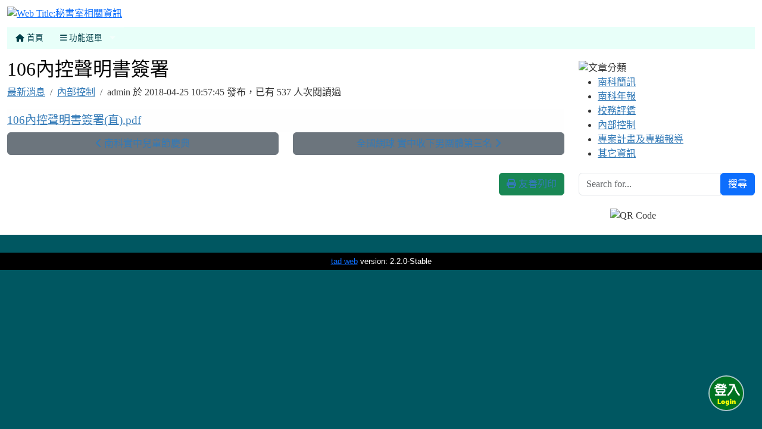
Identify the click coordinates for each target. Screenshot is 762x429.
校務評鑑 (617, 110)
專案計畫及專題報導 (640, 139)
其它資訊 (617, 153)
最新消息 (26, 92)
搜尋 (737, 184)
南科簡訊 (617, 82)
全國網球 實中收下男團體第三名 (426, 143)
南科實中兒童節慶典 (146, 143)
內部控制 (76, 92)
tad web (344, 261)
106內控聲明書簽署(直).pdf (74, 120)
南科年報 (617, 96)
